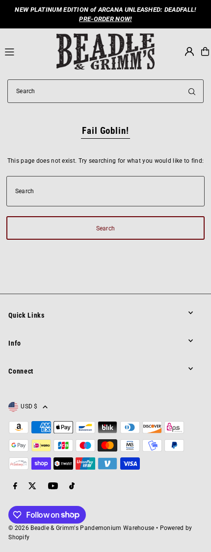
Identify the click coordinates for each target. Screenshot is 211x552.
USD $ (29, 406)
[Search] (192, 91)
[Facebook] (15, 486)
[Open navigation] (26, 51)
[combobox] (105, 91)
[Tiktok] (72, 486)
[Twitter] (32, 486)
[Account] (189, 51)
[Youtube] (53, 486)
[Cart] (205, 51)
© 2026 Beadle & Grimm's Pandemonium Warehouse (81, 528)
